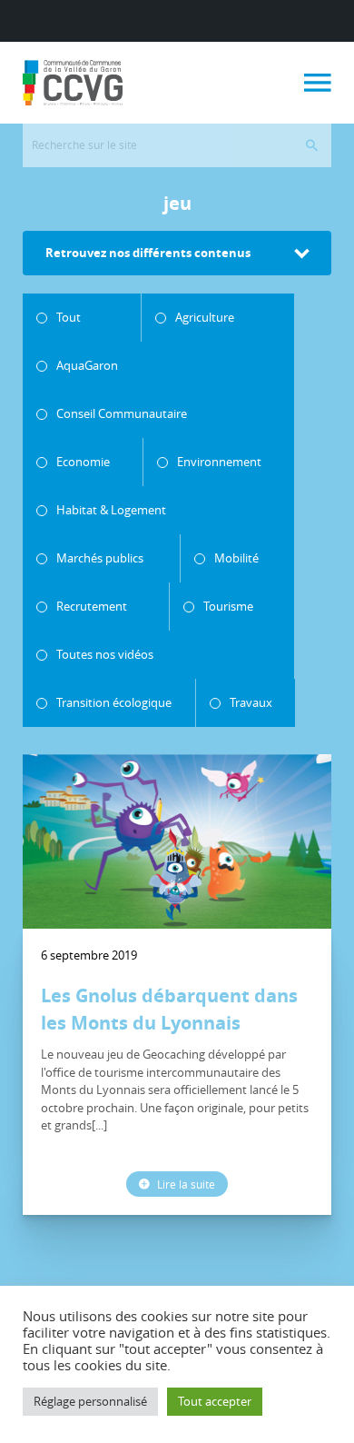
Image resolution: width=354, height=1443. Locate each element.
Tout (68, 317)
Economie (83, 461)
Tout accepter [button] (214, 1401)
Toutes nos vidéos (104, 654)
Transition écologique (114, 702)
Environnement (219, 461)
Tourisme (228, 606)
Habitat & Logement (111, 510)
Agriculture (204, 317)
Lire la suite (184, 1184)
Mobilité (236, 558)
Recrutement (91, 606)
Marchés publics (99, 558)
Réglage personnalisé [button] (90, 1401)
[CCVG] (73, 82)
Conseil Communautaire (121, 413)
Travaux (251, 702)
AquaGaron (87, 365)
